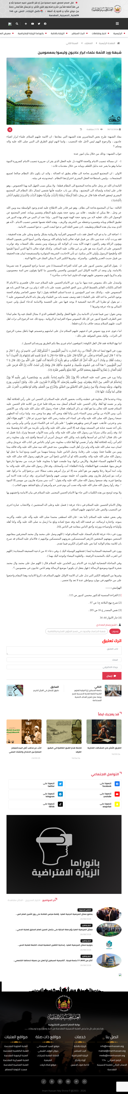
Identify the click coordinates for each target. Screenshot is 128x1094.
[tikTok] (43, 1081)
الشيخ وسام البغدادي (106, 625)
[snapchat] (51, 1081)
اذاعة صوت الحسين (80, 1065)
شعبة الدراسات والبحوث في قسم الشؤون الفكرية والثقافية (77, 631)
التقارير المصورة (85, 909)
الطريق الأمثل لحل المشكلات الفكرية (105, 748)
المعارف (88, 43)
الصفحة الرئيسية (107, 43)
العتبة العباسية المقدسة (16, 1065)
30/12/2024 (112, 129)
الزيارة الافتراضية (80, 1055)
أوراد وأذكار (80, 1060)
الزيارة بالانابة (80, 1046)
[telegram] (60, 1081)
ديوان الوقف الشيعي (48, 1051)
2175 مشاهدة (93, 129)
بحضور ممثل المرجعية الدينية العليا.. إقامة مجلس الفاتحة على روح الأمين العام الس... (54, 914)
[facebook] (45, 24)
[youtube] (33, 24)
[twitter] (39, 24)
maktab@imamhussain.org (112, 1051)
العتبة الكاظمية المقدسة (16, 1051)
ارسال (109, 676)
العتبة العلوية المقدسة (16, 1046)
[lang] (9, 24)
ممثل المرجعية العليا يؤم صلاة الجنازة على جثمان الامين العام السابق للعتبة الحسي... (53, 929)
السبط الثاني (72, 43)
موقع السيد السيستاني (48, 1046)
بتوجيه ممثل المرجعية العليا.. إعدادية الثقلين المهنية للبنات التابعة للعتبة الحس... (55, 945)
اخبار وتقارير (86, 925)
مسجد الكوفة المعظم (16, 1069)
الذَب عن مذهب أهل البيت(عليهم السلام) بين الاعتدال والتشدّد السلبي (25, 750)
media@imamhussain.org (112, 1055)
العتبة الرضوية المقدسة (16, 1055)
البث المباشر (80, 1051)
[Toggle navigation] (117, 23)
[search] (17, 23)
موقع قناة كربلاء (48, 1065)
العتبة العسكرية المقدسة (16, 1060)
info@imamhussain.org (112, 1046)
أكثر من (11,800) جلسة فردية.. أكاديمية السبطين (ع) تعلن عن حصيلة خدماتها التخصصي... (52, 960)
